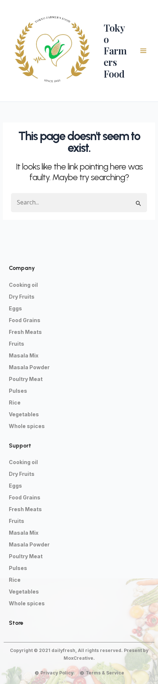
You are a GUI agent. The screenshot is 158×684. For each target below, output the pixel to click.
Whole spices (27, 426)
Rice (15, 402)
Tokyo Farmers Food (115, 50)
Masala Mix (24, 355)
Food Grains (24, 320)
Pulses (18, 391)
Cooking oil (23, 285)
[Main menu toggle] (143, 50)
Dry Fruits (22, 296)
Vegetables (24, 414)
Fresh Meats (25, 332)
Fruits (16, 344)
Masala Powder (29, 367)
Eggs (15, 308)
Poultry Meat (26, 379)
